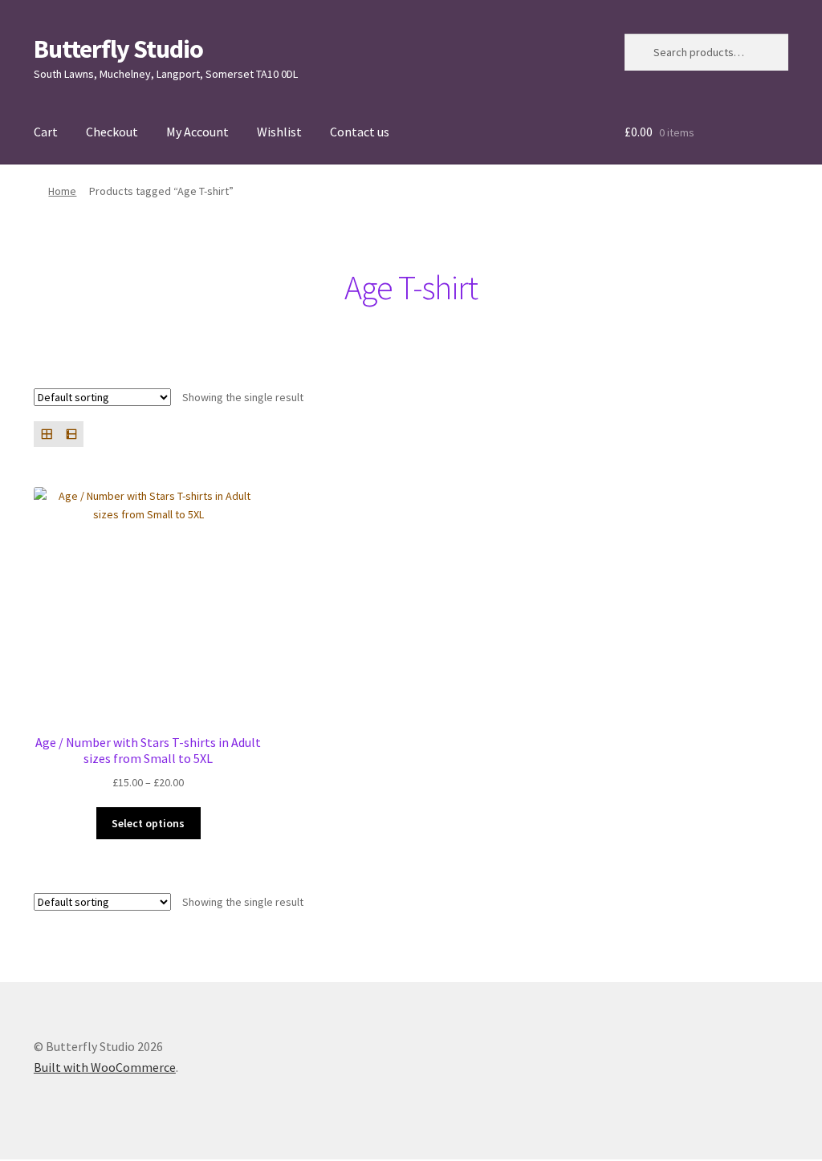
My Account (197, 132)
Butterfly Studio (118, 49)
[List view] (71, 433)
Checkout (112, 132)
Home (62, 191)
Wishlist (279, 132)
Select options (148, 823)
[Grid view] (46, 433)
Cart (46, 132)
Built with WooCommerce (105, 1067)
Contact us (359, 132)
